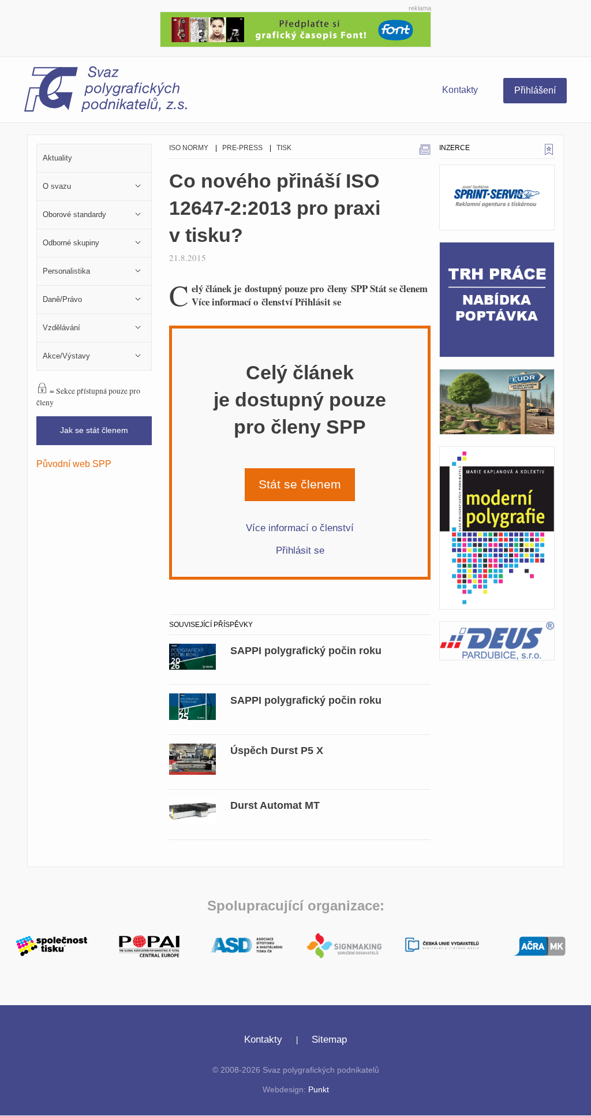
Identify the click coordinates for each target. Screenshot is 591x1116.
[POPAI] (149, 944)
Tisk (283, 148)
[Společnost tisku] (51, 944)
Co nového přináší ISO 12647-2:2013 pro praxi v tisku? (274, 208)
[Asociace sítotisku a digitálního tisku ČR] (247, 946)
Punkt (318, 1089)
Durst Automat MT (275, 805)
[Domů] (105, 92)
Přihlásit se (300, 550)
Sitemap (329, 1039)
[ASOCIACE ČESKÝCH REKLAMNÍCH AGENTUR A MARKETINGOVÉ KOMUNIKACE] (539, 944)
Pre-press (242, 148)
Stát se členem (300, 484)
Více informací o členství (300, 527)
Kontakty (460, 90)
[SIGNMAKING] (344, 946)
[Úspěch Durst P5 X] (192, 758)
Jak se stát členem (94, 430)
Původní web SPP (73, 464)
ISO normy (188, 148)
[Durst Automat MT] (192, 810)
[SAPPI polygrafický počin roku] (192, 655)
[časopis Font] (295, 28)
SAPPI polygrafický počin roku (305, 650)
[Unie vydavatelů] (442, 946)
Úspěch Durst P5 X (276, 750)
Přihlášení (535, 90)
